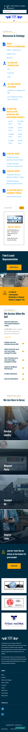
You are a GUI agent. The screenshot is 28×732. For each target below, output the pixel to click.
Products (3, 677)
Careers (3, 688)
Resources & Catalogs (6, 680)
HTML (9, 77)
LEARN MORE (7, 337)
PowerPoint (10, 73)
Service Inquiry (4, 693)
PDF (8, 69)
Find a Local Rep (5, 682)
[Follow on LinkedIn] (2, 709)
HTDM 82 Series (11, 54)
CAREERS (14, 566)
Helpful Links (4, 690)
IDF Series (9, 58)
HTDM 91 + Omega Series (14, 50)
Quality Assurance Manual (14, 196)
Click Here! (14, 267)
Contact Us (4, 685)
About (2, 675)
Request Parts (4, 695)
